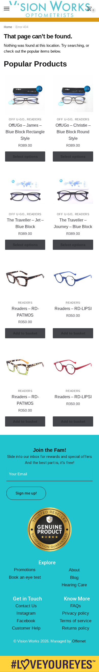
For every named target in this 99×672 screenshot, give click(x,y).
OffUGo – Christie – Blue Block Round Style (73, 132)
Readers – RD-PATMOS (25, 311)
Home (8, 27)
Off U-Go (17, 119)
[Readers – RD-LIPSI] (73, 278)
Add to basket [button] (25, 333)
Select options (25, 156)
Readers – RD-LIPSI (73, 308)
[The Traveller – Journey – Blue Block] (73, 190)
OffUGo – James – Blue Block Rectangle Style (25, 132)
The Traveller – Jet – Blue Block (25, 223)
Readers (34, 119)
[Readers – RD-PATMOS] (25, 278)
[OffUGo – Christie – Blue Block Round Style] (73, 95)
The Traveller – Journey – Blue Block (73, 223)
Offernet (79, 641)
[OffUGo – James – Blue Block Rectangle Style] (25, 95)
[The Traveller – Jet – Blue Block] (25, 190)
